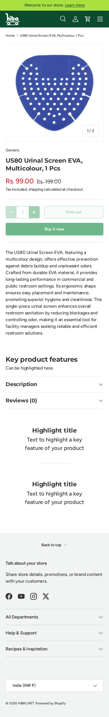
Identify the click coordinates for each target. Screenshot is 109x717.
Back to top (51, 545)
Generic (13, 150)
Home (10, 35)
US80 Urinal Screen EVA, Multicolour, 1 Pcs (51, 35)
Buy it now (54, 229)
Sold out (74, 211)
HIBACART (26, 703)
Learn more (75, 5)
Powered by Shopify (50, 703)
